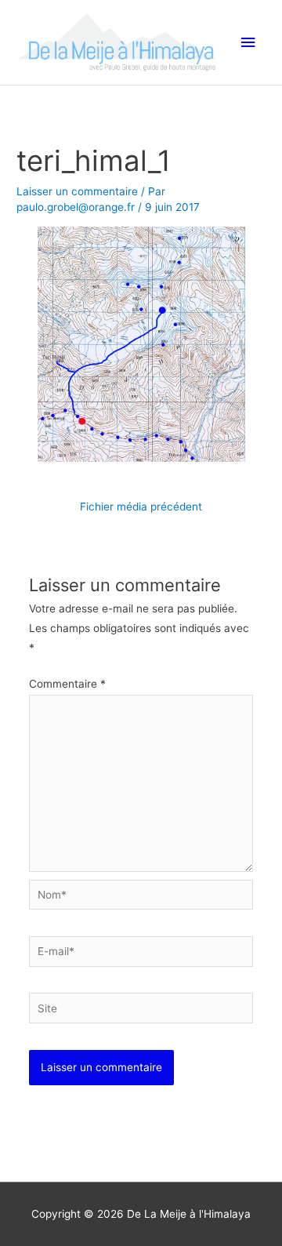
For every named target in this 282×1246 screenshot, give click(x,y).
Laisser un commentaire (77, 191)
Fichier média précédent (141, 506)
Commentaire (67, 683)
